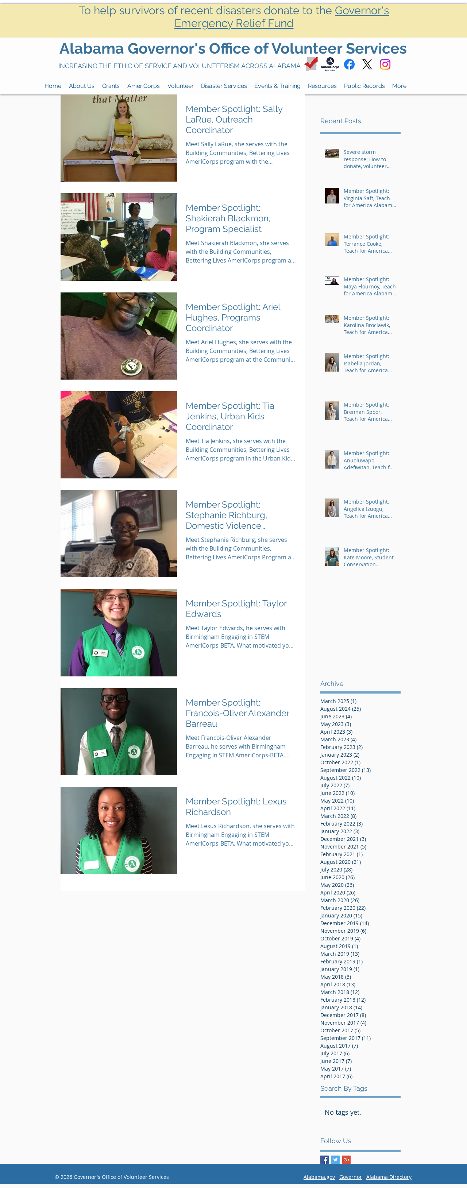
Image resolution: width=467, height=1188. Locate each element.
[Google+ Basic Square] (346, 1160)
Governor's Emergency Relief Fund (281, 17)
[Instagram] (385, 64)
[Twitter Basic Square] (335, 1160)
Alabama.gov (319, 1176)
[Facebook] (349, 64)
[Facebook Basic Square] (324, 1160)
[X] (367, 64)
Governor (350, 1176)
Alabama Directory (389, 1176)
